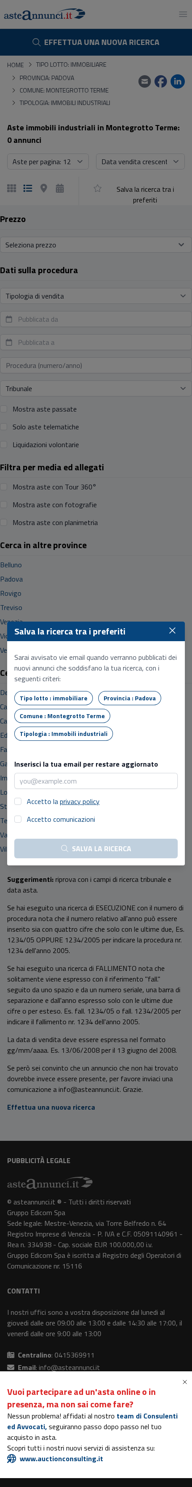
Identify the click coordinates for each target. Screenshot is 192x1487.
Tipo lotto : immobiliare (54, 698)
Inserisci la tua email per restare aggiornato (86, 764)
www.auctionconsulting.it (61, 1458)
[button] (186, 1382)
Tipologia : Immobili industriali (64, 733)
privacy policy (80, 801)
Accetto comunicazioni (61, 819)
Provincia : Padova (130, 698)
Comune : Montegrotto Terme (62, 715)
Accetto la (63, 801)
